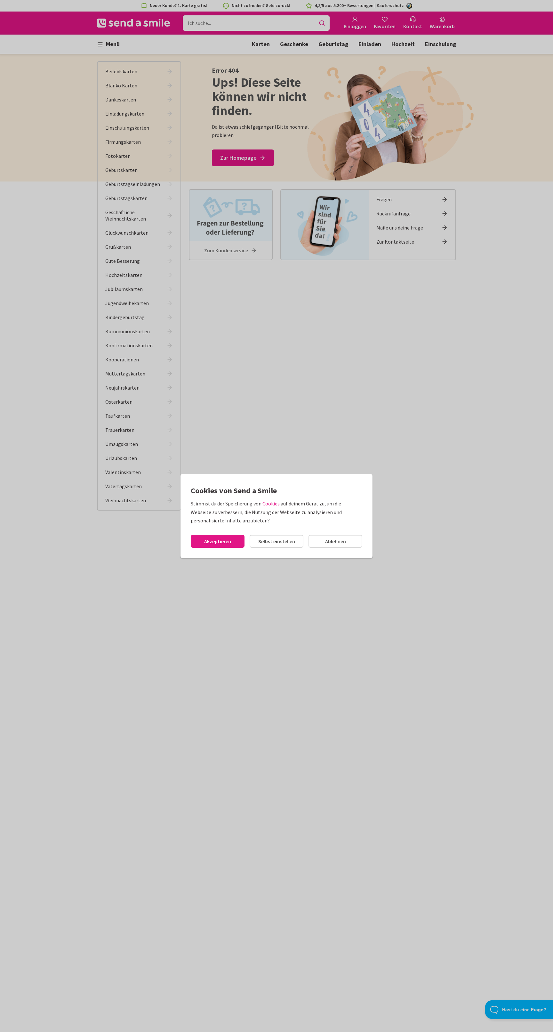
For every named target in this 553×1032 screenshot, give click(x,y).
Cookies (271, 503)
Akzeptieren (217, 541)
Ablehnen (335, 541)
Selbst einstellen (276, 541)
